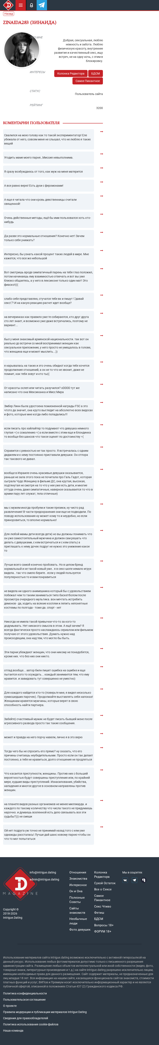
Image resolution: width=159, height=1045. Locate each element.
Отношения (77, 872)
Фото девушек (79, 929)
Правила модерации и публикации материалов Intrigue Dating (45, 1012)
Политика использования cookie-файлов (30, 1024)
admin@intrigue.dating (44, 879)
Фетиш (99, 913)
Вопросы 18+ (104, 925)
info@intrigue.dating (43, 872)
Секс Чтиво (102, 906)
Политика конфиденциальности (25, 993)
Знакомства (78, 878)
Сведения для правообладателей (25, 1018)
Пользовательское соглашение (24, 999)
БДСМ (95, 73)
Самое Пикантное (88, 81)
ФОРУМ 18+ (102, 931)
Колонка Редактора (70, 73)
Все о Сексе (103, 889)
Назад (8, 13)
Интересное (78, 885)
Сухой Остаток (105, 883)
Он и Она (75, 891)
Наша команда (13, 1030)
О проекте (10, 1005)
